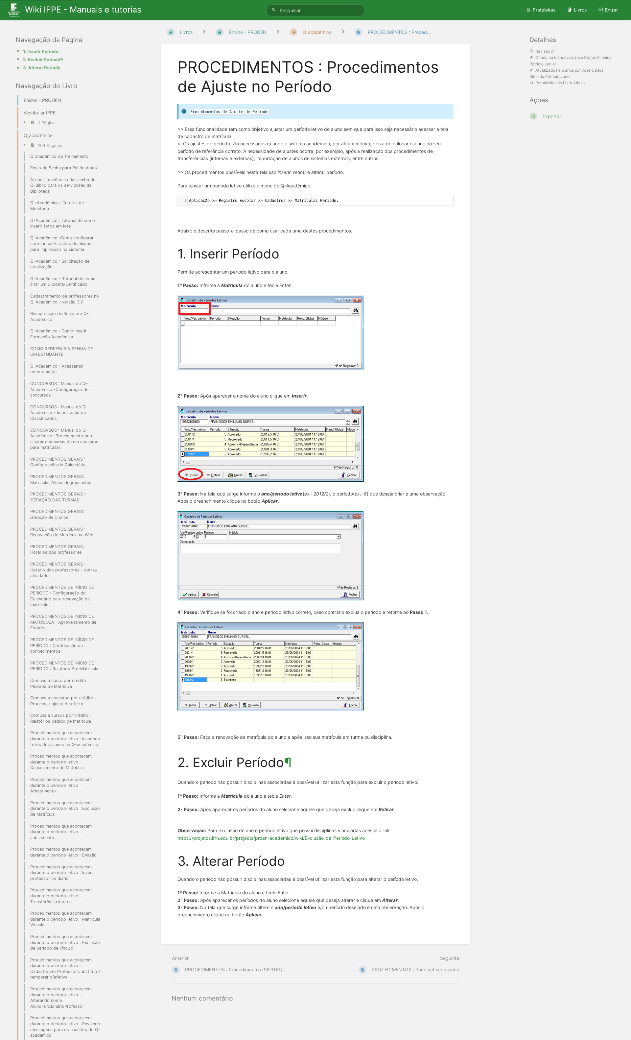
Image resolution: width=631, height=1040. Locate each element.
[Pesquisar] (274, 10)
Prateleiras (544, 9)
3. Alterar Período (41, 67)
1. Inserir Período (40, 51)
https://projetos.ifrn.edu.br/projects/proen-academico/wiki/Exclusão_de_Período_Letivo (271, 838)
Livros (580, 9)
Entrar (611, 9)
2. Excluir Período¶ (43, 59)
